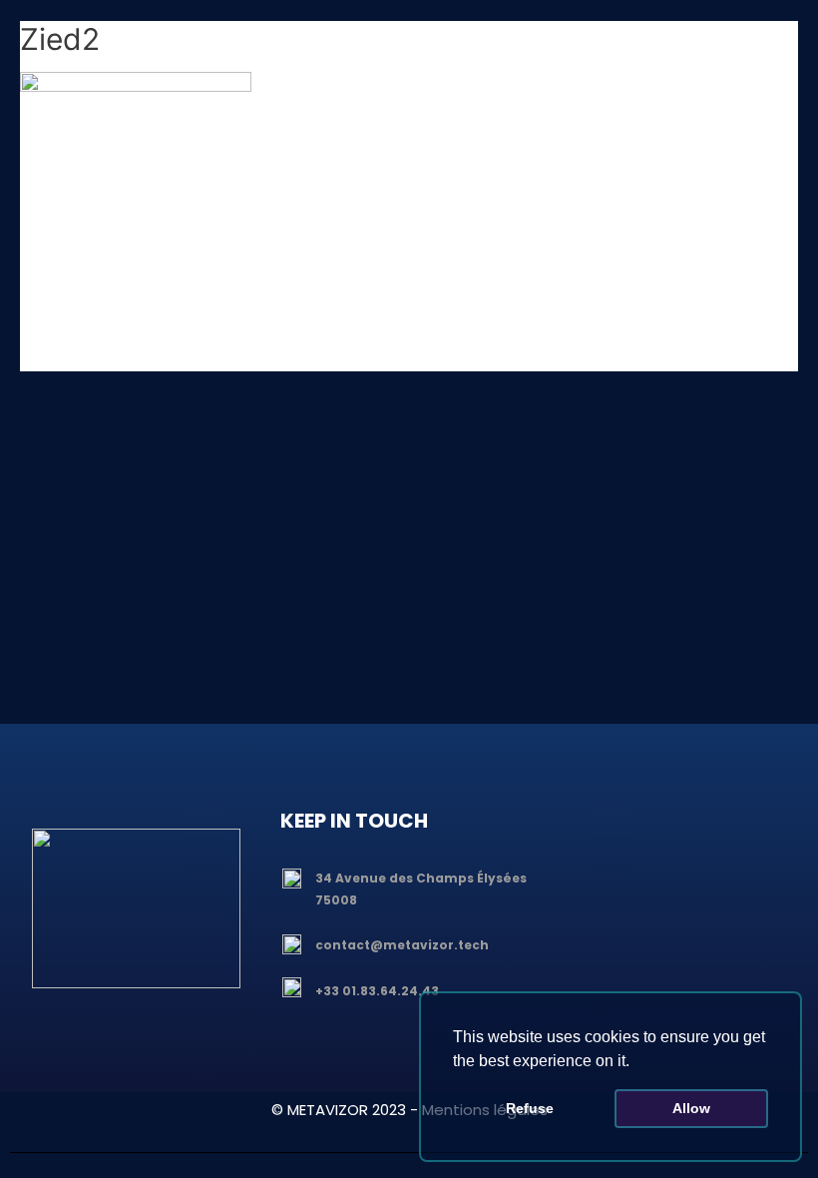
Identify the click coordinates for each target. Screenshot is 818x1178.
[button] (636, 1062)
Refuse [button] (530, 1108)
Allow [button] (691, 1108)
